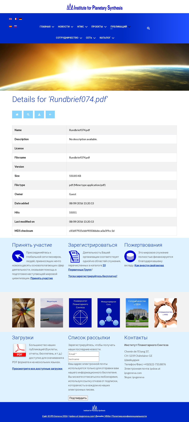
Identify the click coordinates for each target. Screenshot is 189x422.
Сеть (89, 37)
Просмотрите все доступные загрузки (37, 368)
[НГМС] (86, 26)
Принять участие (41, 278)
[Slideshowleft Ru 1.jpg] (108, 312)
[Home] (17, 114)
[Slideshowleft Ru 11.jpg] (52, 312)
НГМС (80, 26)
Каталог (105, 37)
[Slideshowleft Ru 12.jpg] (80, 312)
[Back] (50, 114)
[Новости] (72, 26)
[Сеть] (94, 38)
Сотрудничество (67, 37)
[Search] (28, 114)
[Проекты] (105, 26)
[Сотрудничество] (80, 38)
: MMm (107, 416)
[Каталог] (113, 38)
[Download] (39, 114)
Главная (45, 26)
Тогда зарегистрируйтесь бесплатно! (92, 276)
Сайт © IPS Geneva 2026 (55, 416)
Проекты (97, 26)
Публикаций (119, 26)
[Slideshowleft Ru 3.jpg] (165, 312)
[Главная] (53, 26)
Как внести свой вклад (149, 265)
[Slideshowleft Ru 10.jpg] (23, 312)
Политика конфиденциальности (129, 416)
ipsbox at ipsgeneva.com (81, 416)
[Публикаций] (129, 26)
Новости (64, 26)
